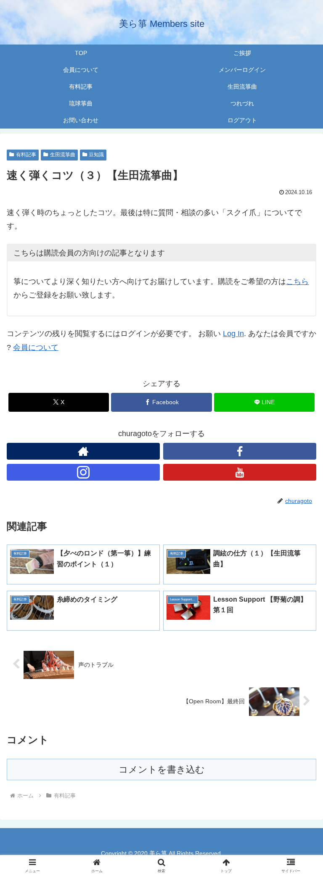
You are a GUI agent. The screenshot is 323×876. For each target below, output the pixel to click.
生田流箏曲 (62, 155)
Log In (233, 333)
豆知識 (96, 155)
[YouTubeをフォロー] (239, 472)
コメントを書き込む (162, 769)
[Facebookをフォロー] (239, 451)
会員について (35, 347)
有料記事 (26, 155)
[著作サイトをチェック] (83, 451)
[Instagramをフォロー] (83, 472)
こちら (297, 281)
